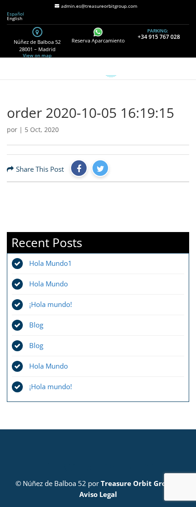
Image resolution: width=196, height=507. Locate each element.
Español (15, 14)
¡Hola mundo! (50, 304)
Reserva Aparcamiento (98, 40)
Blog (36, 324)
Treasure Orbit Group (138, 483)
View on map (37, 55)
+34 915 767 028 (159, 37)
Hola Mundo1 (50, 263)
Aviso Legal (98, 494)
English (14, 18)
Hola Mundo (48, 283)
